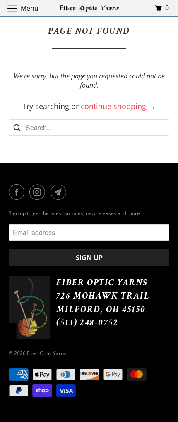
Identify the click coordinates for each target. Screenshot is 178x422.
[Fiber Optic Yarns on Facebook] (18, 192)
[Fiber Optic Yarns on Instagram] (38, 192)
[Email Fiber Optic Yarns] (60, 192)
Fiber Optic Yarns (46, 353)
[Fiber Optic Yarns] (89, 8)
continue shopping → (118, 106)
